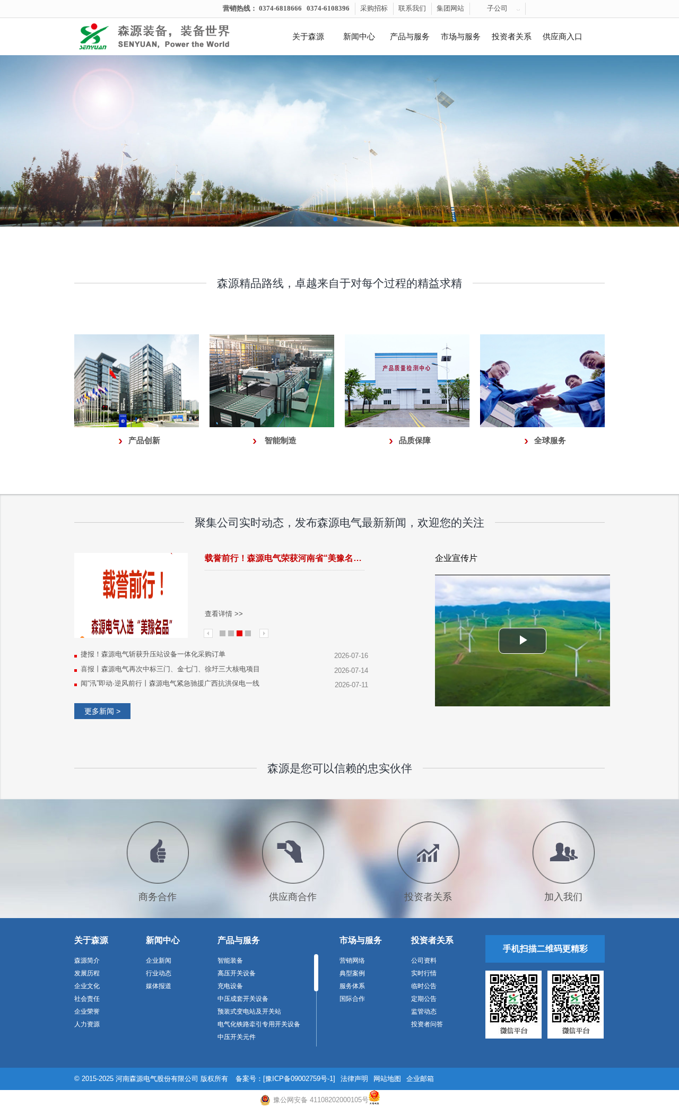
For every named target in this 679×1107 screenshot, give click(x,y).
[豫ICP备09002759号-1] (299, 1079)
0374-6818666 (280, 8)
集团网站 (450, 8)
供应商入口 (562, 36)
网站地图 (387, 1079)
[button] (318, 219)
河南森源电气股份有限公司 (157, 1079)
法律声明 (354, 1079)
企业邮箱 (420, 1079)
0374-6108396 (328, 8)
